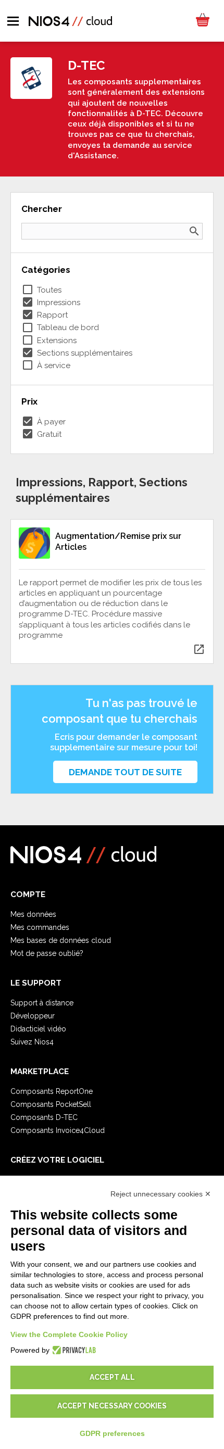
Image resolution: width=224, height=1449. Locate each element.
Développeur (32, 1016)
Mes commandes (39, 927)
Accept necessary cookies (112, 1406)
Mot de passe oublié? (46, 953)
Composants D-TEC (44, 1117)
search (194, 231)
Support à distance (41, 1003)
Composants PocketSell (50, 1104)
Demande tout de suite (125, 772)
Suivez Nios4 (32, 1042)
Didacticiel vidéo (38, 1029)
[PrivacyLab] (72, 1350)
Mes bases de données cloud (60, 940)
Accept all (112, 1377)
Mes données (33, 914)
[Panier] (202, 20)
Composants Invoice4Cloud (57, 1130)
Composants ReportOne (51, 1091)
